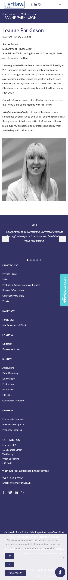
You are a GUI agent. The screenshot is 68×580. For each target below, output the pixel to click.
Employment (8, 378)
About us (14, 14)
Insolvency (8, 389)
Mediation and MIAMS (14, 325)
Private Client (9, 273)
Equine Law (8, 384)
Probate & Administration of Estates (21, 284)
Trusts (5, 301)
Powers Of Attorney (13, 290)
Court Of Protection (13, 295)
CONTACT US (11, 440)
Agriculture (8, 367)
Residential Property (13, 424)
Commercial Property (13, 400)
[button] (27, 260)
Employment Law (11, 349)
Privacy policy (15, 573)
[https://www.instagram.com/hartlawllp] (39, 4)
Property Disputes (12, 429)
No (10, 564)
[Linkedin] (35, 4)
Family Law (8, 319)
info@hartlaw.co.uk (20, 482)
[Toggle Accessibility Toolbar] (60, 572)
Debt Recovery (10, 373)
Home (5, 14)
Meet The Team (28, 14)
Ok (10, 556)
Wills (4, 279)
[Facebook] (32, 4)
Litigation (7, 343)
